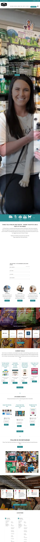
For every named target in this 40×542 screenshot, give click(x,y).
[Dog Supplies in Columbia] (29, 217)
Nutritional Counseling (12, 531)
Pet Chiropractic (25, 537)
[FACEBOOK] (34, 1)
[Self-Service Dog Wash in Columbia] (25, 217)
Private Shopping (25, 534)
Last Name (12, 274)
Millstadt (21, 481)
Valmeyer (5, 483)
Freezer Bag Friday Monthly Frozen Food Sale (20, 406)
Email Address (12, 267)
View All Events (20, 431)
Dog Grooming (12, 525)
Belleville (27, 481)
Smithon (9, 483)
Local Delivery (12, 522)
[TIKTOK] (37, 1)
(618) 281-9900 (20, 70)
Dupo (24, 481)
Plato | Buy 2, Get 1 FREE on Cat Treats (34, 364)
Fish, (20, 526)
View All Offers (20, 387)
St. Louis (31, 481)
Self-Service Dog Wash (12, 528)
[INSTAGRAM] (35, 1)
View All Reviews (16, 504)
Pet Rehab (12, 538)
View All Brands (20, 342)
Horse (19, 527)
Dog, (19, 526)
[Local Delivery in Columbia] (10, 217)
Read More (7, 300)
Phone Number (12, 277)
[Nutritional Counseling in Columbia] (20, 217)
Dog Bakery (12, 533)
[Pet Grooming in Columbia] (15, 217)
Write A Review (23, 504)
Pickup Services (12, 536)
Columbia (17, 481)
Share (5, 382)
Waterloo (34, 481)
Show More (9, 496)
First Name (12, 270)
